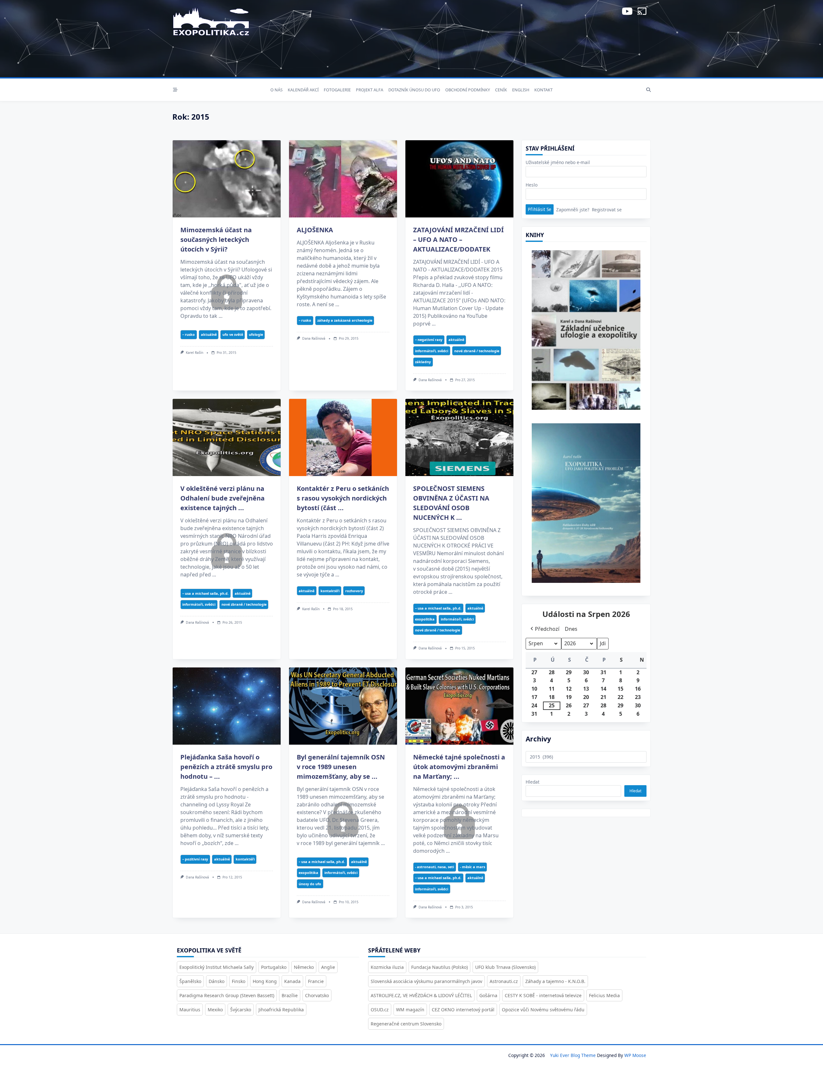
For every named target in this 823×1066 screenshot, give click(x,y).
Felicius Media (604, 995)
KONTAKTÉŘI (330, 590)
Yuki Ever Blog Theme (573, 1055)
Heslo (532, 185)
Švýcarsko (240, 1009)
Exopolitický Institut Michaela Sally (216, 967)
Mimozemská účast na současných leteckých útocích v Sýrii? (216, 239)
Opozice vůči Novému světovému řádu (543, 1009)
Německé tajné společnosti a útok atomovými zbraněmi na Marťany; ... (459, 767)
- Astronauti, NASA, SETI (434, 866)
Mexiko (215, 1009)
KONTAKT (543, 90)
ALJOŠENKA (315, 229)
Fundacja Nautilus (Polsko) (439, 967)
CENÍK (501, 90)
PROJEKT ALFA (369, 90)
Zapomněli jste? (572, 209)
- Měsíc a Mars (472, 866)
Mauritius (189, 1009)
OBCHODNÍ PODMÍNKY (467, 90)
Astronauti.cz (504, 981)
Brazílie (290, 995)
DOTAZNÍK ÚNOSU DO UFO (414, 90)
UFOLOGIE (256, 334)
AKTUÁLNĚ (209, 334)
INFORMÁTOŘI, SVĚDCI (431, 350)
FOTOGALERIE (337, 90)
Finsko (238, 981)
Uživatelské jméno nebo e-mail (558, 162)
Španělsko (190, 981)
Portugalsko (273, 967)
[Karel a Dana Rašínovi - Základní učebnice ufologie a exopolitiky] (586, 332)
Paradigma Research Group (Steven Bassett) (226, 995)
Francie (316, 981)
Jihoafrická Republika (281, 1009)
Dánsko (216, 981)
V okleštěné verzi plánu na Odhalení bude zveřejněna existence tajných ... (222, 498)
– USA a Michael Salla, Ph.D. (205, 593)
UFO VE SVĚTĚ (232, 334)
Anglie (328, 967)
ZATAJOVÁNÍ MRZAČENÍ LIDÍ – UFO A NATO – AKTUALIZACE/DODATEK (458, 239)
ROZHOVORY (354, 590)
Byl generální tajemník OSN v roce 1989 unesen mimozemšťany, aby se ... (341, 767)
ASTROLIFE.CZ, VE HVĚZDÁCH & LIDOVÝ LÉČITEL (421, 995)
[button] (544, 629)
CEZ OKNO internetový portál (463, 1009)
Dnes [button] (571, 628)
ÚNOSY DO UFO (310, 883)
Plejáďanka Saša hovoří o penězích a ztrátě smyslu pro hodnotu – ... (226, 767)
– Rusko (188, 334)
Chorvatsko (317, 995)
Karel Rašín (194, 352)
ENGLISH (520, 90)
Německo (304, 967)
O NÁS (276, 90)
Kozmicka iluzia (387, 967)
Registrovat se (607, 209)
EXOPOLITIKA (425, 619)
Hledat (532, 782)
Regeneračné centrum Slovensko (406, 1024)
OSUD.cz (380, 1009)
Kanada (292, 981)
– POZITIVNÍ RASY (195, 859)
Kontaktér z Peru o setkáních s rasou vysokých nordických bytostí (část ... (343, 498)
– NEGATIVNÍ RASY (428, 339)
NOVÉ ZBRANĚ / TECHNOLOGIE (476, 350)
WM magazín (410, 1009)
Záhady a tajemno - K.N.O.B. (555, 981)
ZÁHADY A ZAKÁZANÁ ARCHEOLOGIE (344, 320)
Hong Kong (265, 981)
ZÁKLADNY (423, 361)
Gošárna (488, 995)
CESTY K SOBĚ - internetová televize (543, 995)
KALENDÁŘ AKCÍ (303, 90)
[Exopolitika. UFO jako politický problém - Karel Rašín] (586, 507)
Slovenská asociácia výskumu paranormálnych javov (426, 981)
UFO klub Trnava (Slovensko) (505, 967)
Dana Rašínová (313, 338)
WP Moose (635, 1055)
